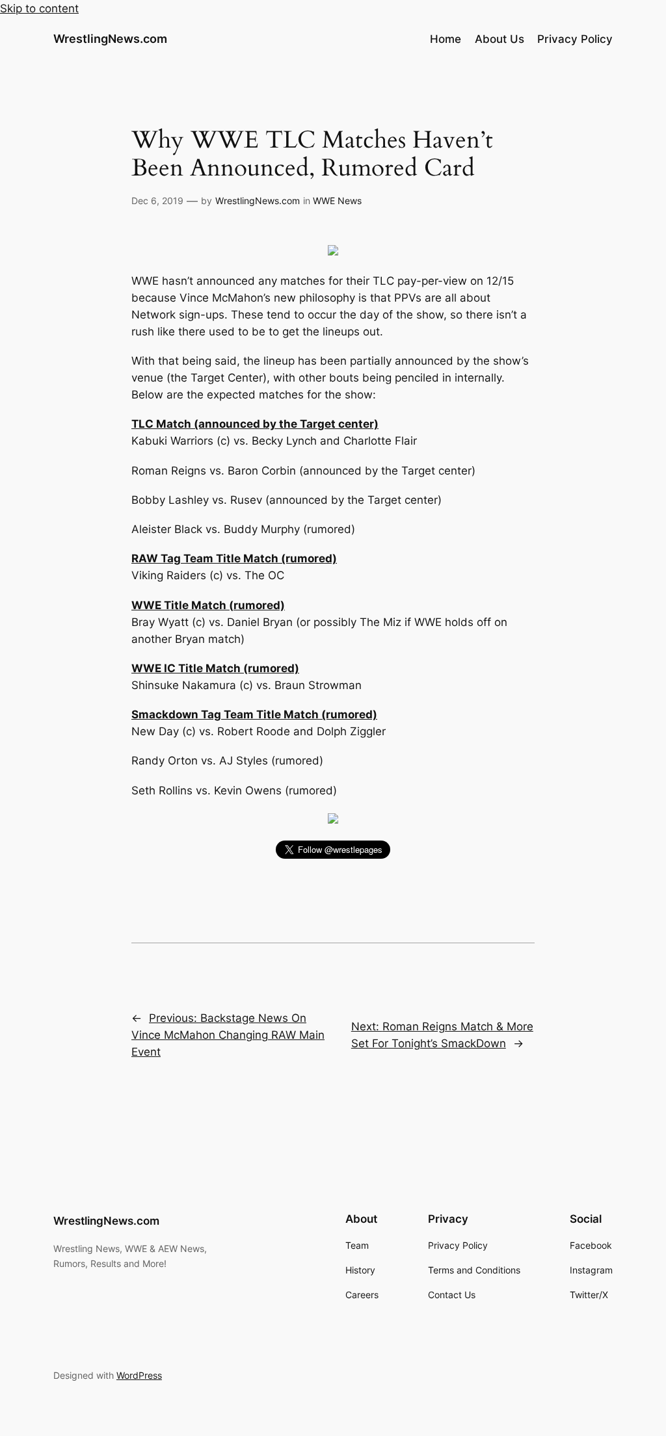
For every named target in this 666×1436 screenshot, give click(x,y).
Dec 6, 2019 (157, 200)
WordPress (139, 1375)
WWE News (337, 200)
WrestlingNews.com (110, 39)
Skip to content (39, 8)
